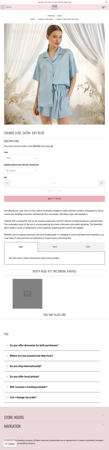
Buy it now (54, 198)
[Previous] (6, 74)
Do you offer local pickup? (24, 376)
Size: (6, 152)
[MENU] (1, 7)
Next (60, 16)
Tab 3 (88, 247)
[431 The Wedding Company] (54, 7)
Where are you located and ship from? (31, 355)
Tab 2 (55, 247)
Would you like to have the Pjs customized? (21, 165)
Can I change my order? (23, 397)
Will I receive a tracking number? (28, 386)
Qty (5, 177)
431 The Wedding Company (21, 440)
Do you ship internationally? (26, 366)
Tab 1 (21, 247)
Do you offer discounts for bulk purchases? (34, 345)
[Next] (102, 74)
